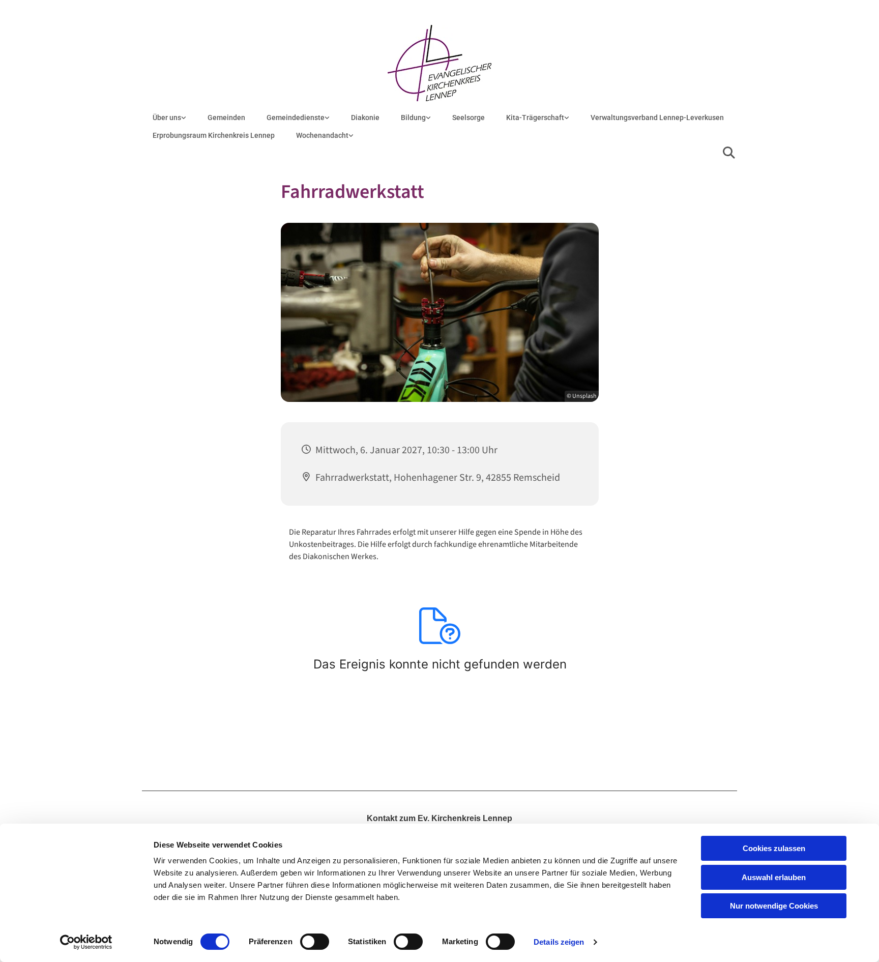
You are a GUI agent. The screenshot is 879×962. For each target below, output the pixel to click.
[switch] (314, 942)
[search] (729, 152)
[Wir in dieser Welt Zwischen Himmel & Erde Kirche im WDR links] (351, 135)
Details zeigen (559, 942)
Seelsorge (468, 117)
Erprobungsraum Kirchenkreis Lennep (214, 135)
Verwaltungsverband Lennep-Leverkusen (657, 117)
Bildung (413, 117)
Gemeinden (226, 117)
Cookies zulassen (774, 848)
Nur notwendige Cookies (774, 905)
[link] (169, 118)
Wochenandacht (322, 135)
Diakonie (365, 117)
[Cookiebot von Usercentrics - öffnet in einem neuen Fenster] (86, 942)
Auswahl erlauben (774, 877)
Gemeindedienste (296, 117)
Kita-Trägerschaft (535, 117)
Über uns (167, 117)
